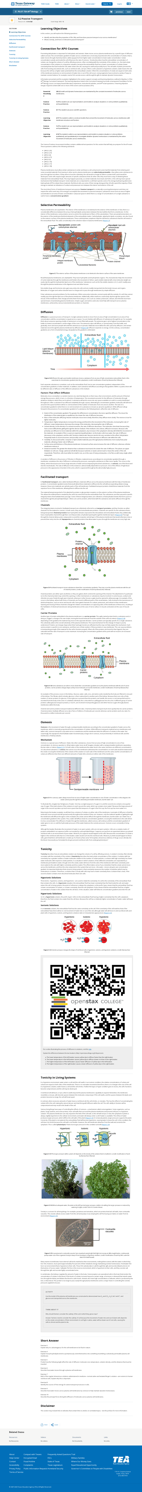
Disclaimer (13, 65)
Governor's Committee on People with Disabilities (91, 1468)
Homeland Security (55, 1468)
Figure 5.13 (89, 1118)
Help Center (14, 1458)
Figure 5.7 (106, 221)
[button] (130, 4)
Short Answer (14, 62)
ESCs (50, 1458)
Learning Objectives (18, 32)
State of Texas (54, 1461)
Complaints (28, 1465)
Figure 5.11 (60, 747)
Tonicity (12, 54)
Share (56, 1425)
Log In (119, 4)
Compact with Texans (32, 1454)
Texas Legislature (55, 1465)
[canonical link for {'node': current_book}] (111, 12)
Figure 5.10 (121, 618)
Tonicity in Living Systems (18, 58)
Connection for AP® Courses (20, 36)
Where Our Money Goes (81, 1461)
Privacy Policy (14, 1468)
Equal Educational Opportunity (84, 1465)
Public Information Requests (35, 1468)
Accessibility (14, 1465)
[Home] (22, 4)
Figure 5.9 (119, 515)
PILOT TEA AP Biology (28, 11)
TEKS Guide (45, 4)
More (77, 4)
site (90, 1049)
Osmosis (12, 51)
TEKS (57, 4)
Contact (12, 1461)
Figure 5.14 (105, 1125)
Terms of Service (16, 1472)
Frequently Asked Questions (59, 1454)
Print (46, 1425)
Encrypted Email (30, 1458)
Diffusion (12, 43)
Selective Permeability (17, 39)
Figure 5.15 (53, 1216)
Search (105, 4)
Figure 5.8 (85, 328)
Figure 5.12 (107, 913)
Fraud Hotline (29, 1461)
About (66, 4)
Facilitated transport (17, 47)
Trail (73, 1454)
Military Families (78, 1458)
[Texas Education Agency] (121, 1460)
